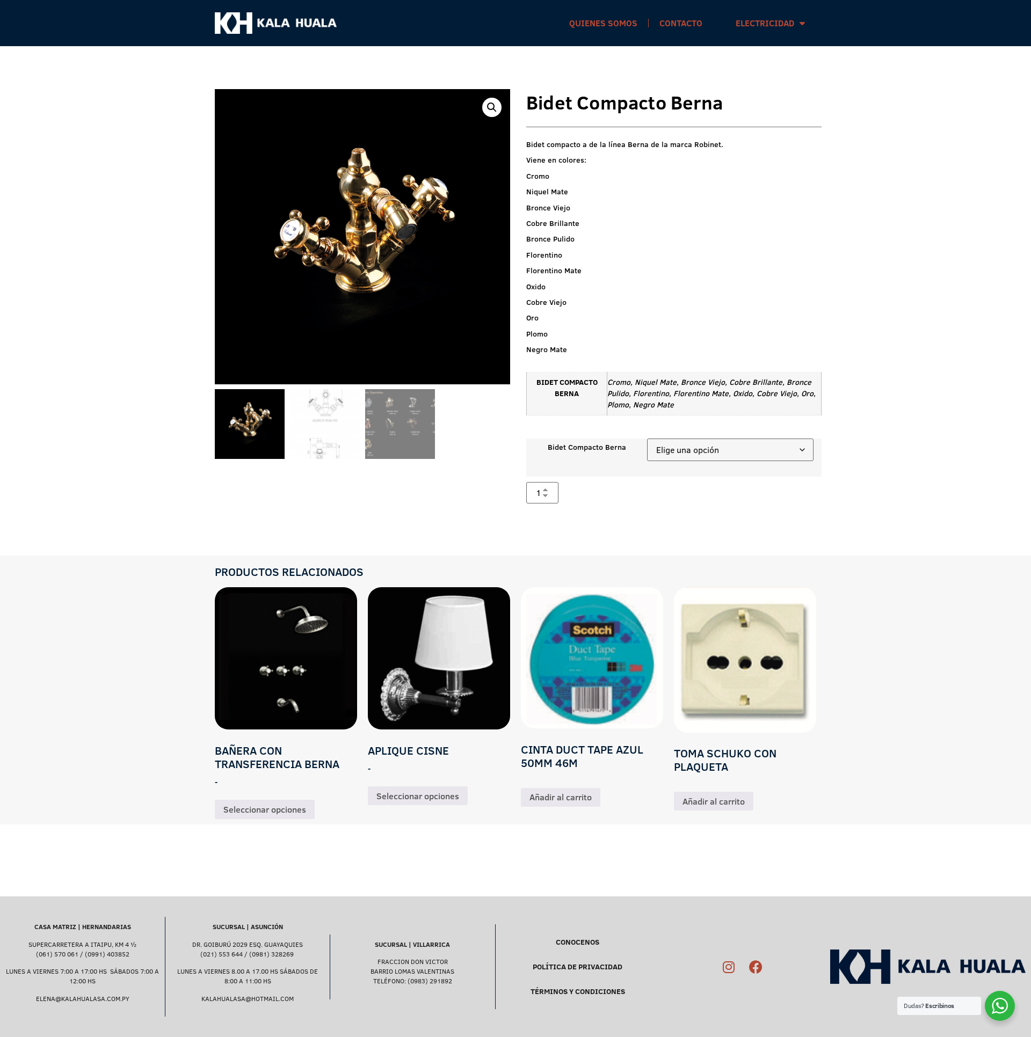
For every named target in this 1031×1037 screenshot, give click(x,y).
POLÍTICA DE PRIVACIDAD (577, 966)
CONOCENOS (577, 942)
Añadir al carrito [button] (560, 797)
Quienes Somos (603, 23)
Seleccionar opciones (264, 809)
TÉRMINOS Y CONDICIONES (578, 991)
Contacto (680, 23)
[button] (492, 107)
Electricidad (765, 23)
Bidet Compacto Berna (587, 447)
